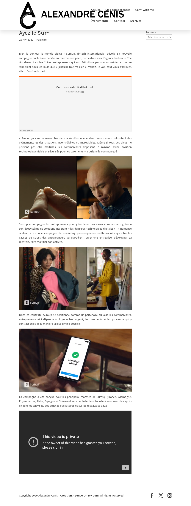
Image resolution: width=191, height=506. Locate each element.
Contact (119, 21)
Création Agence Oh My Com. (79, 495)
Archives (136, 21)
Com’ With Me (144, 10)
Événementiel (100, 21)
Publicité (41, 39)
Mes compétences (117, 10)
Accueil (96, 10)
